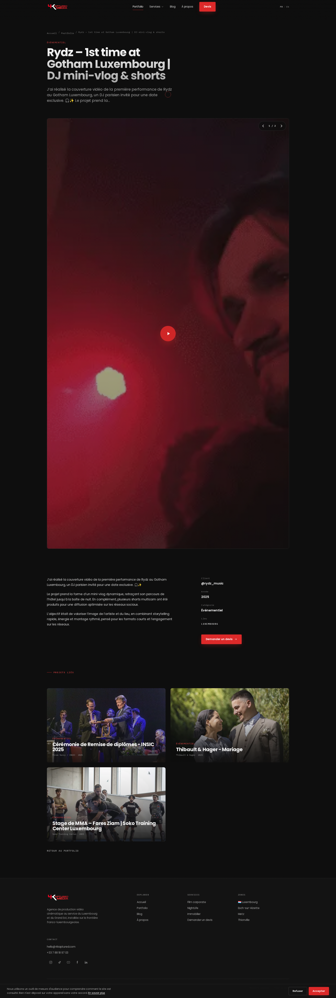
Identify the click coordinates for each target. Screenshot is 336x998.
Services (154, 6)
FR (281, 6)
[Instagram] (51, 962)
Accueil (52, 33)
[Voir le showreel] (168, 333)
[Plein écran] (284, 545)
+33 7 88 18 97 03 (57, 952)
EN (287, 6)
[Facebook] (77, 962)
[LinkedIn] (86, 962)
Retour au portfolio (63, 850)
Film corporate (196, 902)
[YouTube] (68, 962)
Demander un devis (219, 639)
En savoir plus (96, 993)
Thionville (244, 920)
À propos (187, 6)
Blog (172, 6)
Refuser (298, 991)
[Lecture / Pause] (59, 545)
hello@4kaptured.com (61, 946)
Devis (207, 6)
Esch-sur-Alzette (249, 908)
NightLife (192, 908)
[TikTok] (59, 962)
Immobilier (194, 914)
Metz (241, 914)
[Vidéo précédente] (263, 126)
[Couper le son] (276, 545)
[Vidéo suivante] (281, 126)
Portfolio (138, 6)
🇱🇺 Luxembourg (248, 902)
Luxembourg (209, 624)
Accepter (319, 991)
